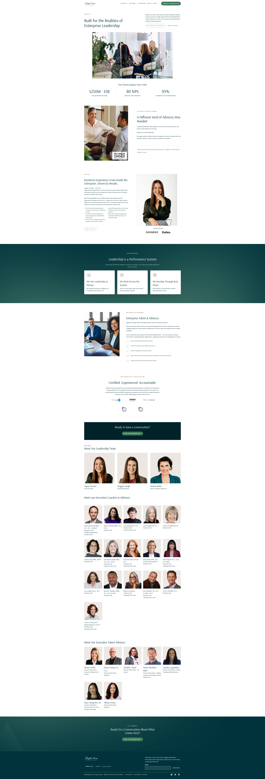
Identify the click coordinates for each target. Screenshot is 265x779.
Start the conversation (132, 433)
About (155, 3)
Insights (149, 3)
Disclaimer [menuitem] (144, 774)
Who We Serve (142, 3)
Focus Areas (132, 3)
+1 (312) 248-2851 (106, 766)
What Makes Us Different (155, 25)
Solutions (123, 3)
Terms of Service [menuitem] (137, 774)
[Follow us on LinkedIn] (171, 775)
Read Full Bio (90, 229)
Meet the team (172, 25)
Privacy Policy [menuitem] (128, 774)
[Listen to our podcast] (175, 775)
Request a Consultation (171, 3)
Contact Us (89, 766)
